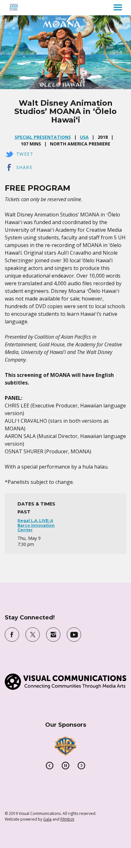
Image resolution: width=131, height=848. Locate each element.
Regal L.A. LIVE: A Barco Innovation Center (36, 525)
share (24, 167)
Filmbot (67, 819)
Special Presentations (43, 137)
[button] (117, 7)
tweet (24, 154)
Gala (47, 819)
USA (84, 137)
